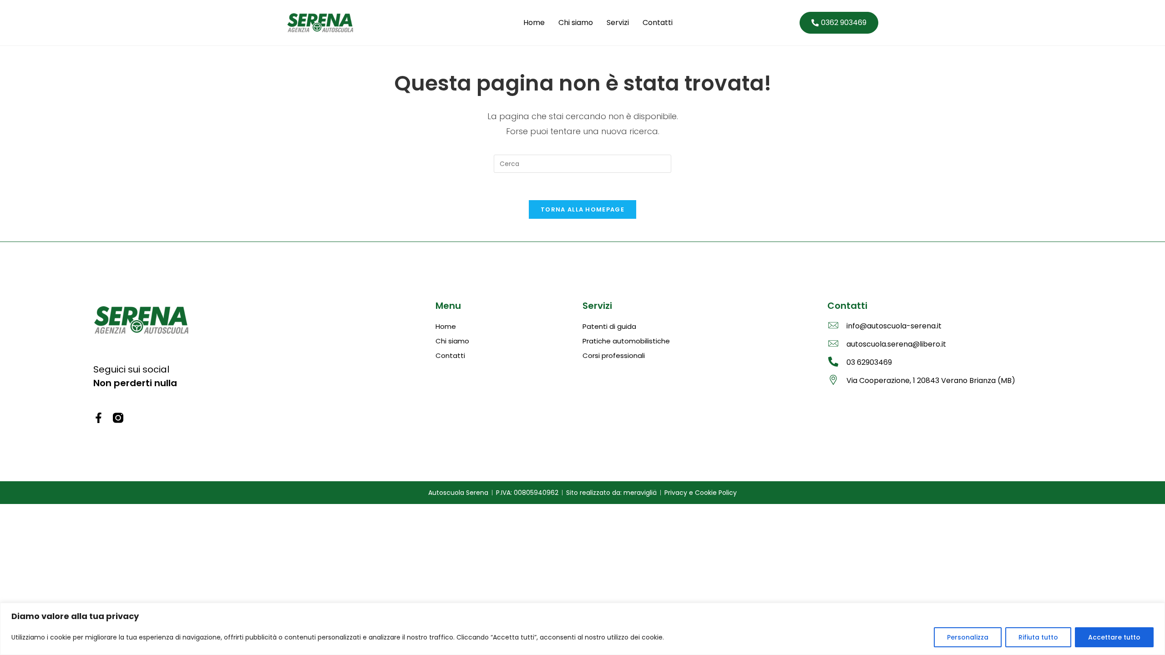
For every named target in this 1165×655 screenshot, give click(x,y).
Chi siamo (575, 22)
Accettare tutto (1114, 637)
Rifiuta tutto (1038, 637)
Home (534, 22)
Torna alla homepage (582, 209)
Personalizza (967, 637)
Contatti (658, 22)
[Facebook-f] (98, 418)
